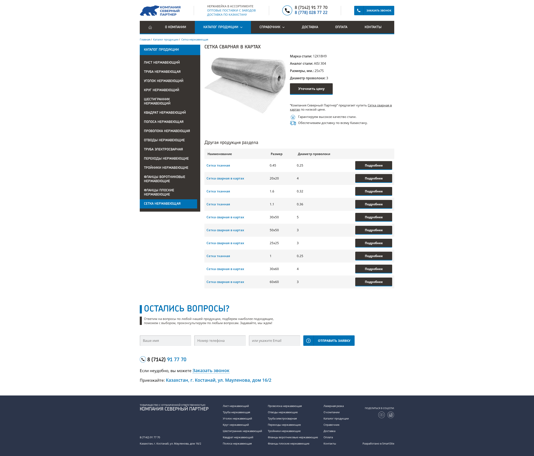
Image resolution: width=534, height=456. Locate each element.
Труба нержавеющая (162, 72)
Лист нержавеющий (162, 62)
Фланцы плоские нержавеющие (159, 192)
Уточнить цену (311, 88)
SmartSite (388, 443)
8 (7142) (166, 360)
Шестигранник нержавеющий (157, 101)
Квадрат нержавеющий (165, 113)
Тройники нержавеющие (166, 168)
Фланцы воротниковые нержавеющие (164, 179)
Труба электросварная (163, 149)
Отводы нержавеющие (164, 140)
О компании (175, 27)
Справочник (332, 425)
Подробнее (374, 165)
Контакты (373, 27)
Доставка (310, 27)
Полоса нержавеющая (164, 122)
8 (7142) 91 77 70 (311, 8)
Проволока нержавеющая (167, 131)
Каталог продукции (336, 418)
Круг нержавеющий (161, 90)
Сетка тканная (218, 165)
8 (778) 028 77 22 (311, 13)
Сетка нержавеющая (162, 204)
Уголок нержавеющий (163, 81)
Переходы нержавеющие (166, 158)
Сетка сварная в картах (225, 178)
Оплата (341, 27)
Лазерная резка (334, 406)
